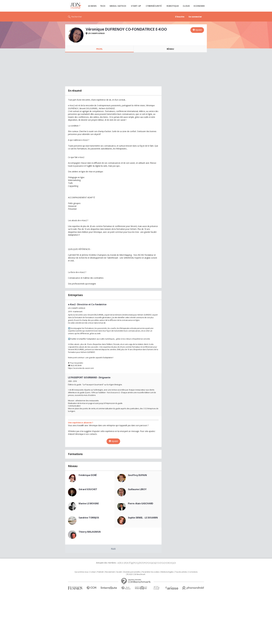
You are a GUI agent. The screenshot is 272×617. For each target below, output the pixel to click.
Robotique (173, 5)
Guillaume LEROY (137, 489)
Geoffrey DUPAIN (137, 475)
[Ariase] (171, 588)
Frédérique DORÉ (88, 475)
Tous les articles (181, 572)
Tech (102, 5)
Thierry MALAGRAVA (90, 531)
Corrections (193, 572)
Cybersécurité (154, 5)
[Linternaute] (109, 588)
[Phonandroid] (193, 588)
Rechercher (76, 16)
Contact (93, 572)
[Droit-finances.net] (126, 588)
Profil (99, 49)
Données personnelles (132, 572)
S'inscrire (179, 16)
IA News (92, 5)
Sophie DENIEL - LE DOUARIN (143, 517)
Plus (113, 548)
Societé (119, 572)
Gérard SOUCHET (88, 489)
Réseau (170, 49)
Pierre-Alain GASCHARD (140, 503)
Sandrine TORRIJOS (89, 517)
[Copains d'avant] (141, 588)
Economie (199, 5)
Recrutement (110, 572)
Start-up (136, 5)
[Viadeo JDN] (156, 588)
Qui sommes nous (81, 572)
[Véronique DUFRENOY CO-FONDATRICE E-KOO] (76, 35)
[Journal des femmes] (75, 588)
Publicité (100, 572)
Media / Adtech (118, 5)
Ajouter (199, 29)
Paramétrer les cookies (150, 572)
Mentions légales (167, 572)
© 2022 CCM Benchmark (136, 574)
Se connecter (195, 16)
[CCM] (91, 588)
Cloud (186, 5)
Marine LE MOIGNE (89, 503)
